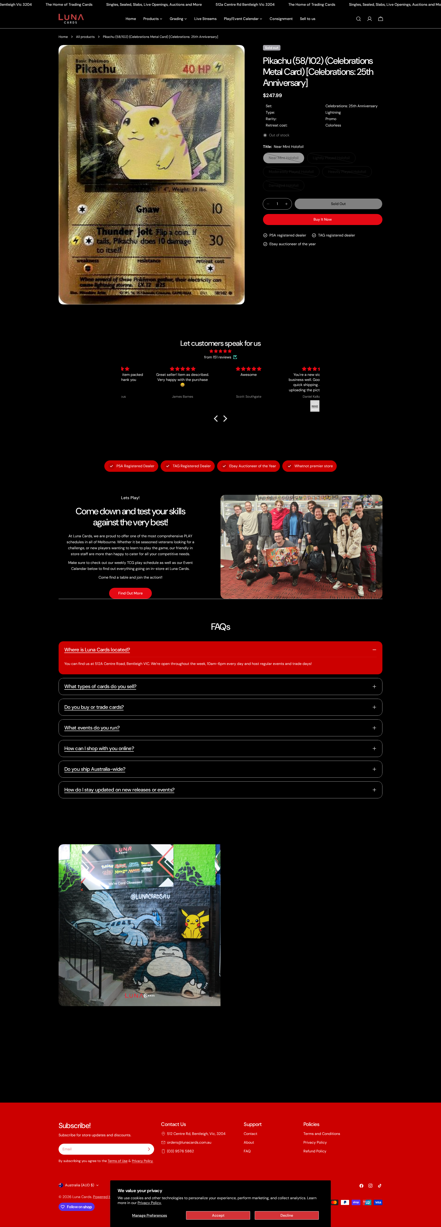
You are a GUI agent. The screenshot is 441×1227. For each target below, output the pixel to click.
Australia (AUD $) (79, 1185)
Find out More (130, 593)
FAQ (247, 1151)
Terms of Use (117, 1161)
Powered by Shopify (109, 1196)
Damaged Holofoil (286, 187)
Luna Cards (81, 1196)
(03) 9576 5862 (180, 1151)
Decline (286, 1215)
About (249, 1142)
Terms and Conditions (321, 1133)
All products (85, 37)
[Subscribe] (149, 1149)
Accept (218, 1215)
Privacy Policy (315, 1142)
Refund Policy (314, 1151)
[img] (220, 351)
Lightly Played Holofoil (332, 159)
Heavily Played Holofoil (347, 173)
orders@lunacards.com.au (189, 1142)
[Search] (358, 18)
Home (63, 37)
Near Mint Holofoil (286, 159)
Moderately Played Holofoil (291, 173)
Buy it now (323, 219)
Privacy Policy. (149, 1202)
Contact (250, 1133)
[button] (217, 418)
